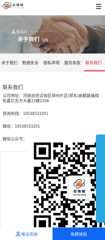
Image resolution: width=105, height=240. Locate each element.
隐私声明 (51, 62)
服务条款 (72, 62)
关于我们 (9, 62)
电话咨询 (26, 234)
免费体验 (79, 234)
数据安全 (30, 62)
